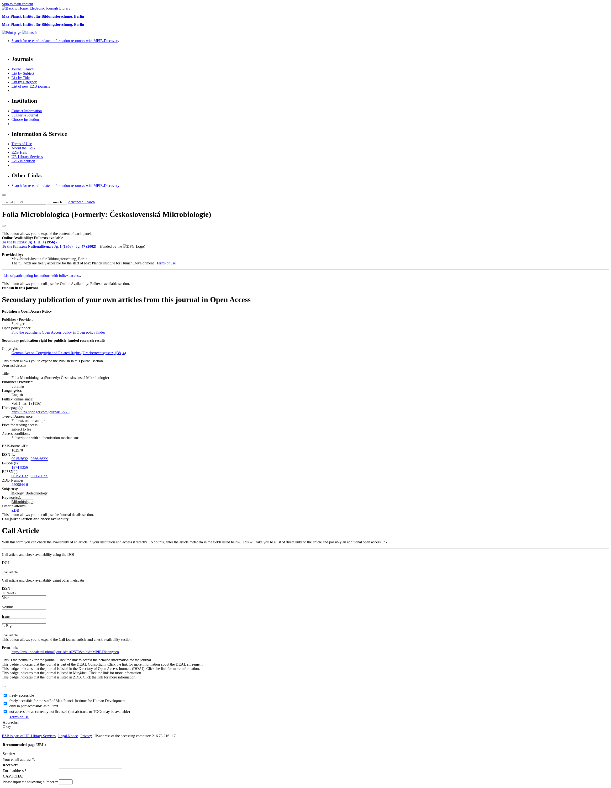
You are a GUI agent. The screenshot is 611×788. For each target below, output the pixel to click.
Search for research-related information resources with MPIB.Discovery (65, 41)
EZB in (23, 161)
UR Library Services (27, 157)
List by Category (24, 82)
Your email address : (19, 759)
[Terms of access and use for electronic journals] (59, 242)
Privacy (86, 736)
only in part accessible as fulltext (33, 706)
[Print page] (12, 33)
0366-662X (39, 459)
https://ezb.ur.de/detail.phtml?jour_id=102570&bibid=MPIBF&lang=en (65, 652)
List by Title (20, 78)
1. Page (7, 626)
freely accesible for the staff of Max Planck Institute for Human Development (67, 701)
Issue (6, 616)
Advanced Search (81, 202)
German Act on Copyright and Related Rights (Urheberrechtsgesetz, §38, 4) (68, 353)
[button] (32, 238)
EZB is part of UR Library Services (29, 736)
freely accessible (21, 695)
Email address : (15, 771)
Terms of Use (21, 144)
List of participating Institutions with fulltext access (42, 275)
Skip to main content (17, 4)
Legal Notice (68, 736)
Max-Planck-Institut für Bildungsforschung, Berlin (43, 16)
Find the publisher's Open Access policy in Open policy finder (58, 332)
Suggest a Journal (24, 115)
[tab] (305, 238)
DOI (5, 563)
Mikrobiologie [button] (22, 502)
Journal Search (22, 69)
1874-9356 (19, 467)
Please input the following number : (30, 782)
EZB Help (19, 152)
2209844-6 (19, 485)
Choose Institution (25, 119)
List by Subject (22, 73)
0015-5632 (19, 459)
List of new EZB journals (30, 86)
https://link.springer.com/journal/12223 (40, 412)
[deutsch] (29, 33)
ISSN (6, 588)
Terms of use (166, 263)
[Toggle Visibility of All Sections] (4, 225)
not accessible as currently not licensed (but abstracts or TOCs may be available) (69, 711)
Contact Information (26, 111)
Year (5, 598)
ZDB (15, 510)
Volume (8, 607)
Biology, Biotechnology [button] (30, 493)
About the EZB (23, 148)
